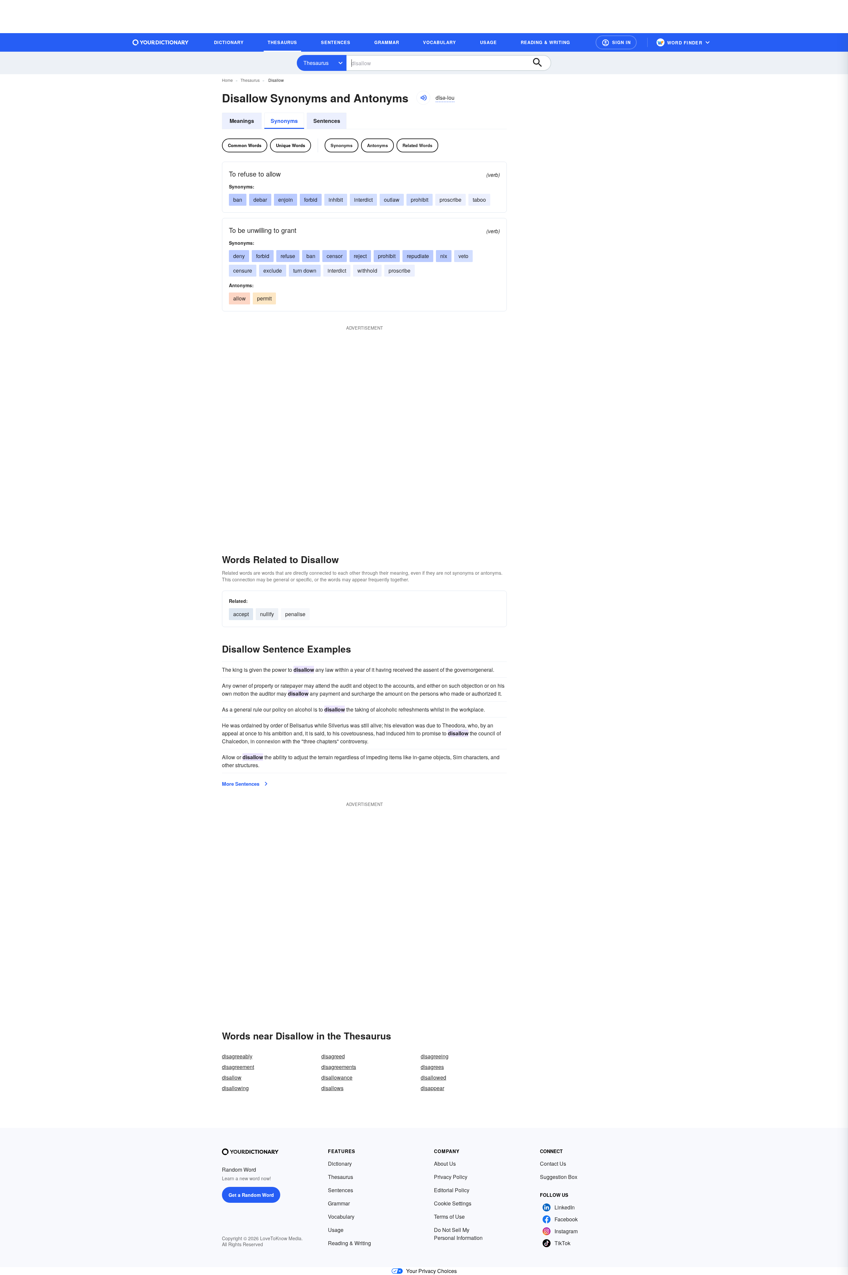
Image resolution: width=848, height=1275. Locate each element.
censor (335, 256)
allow (239, 298)
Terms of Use (449, 1216)
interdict (363, 199)
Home (227, 80)
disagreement (238, 1067)
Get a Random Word (251, 1195)
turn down (304, 270)
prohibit (419, 199)
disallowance (336, 1077)
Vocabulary (341, 1216)
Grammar (339, 1203)
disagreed (333, 1056)
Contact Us (553, 1163)
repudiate (418, 256)
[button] (616, 42)
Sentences (326, 121)
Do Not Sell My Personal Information (458, 1234)
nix (443, 256)
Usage (336, 1230)
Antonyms (377, 145)
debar (260, 199)
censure (242, 270)
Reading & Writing (349, 1243)
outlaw (391, 199)
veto (463, 256)
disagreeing (435, 1056)
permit (264, 298)
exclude (272, 270)
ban (237, 199)
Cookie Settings (452, 1203)
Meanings (242, 121)
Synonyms (284, 121)
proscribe (450, 199)
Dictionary (340, 1163)
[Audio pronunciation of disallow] (423, 98)
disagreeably (237, 1056)
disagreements (338, 1067)
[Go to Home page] (160, 42)
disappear (432, 1088)
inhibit (336, 199)
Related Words (417, 145)
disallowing (235, 1088)
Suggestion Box (558, 1177)
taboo (479, 199)
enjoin (285, 199)
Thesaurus (316, 63)
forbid (310, 199)
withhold (367, 270)
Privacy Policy (450, 1177)
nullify (267, 614)
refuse (288, 256)
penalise (295, 614)
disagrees (432, 1067)
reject (360, 256)
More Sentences (240, 783)
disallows (332, 1088)
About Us (445, 1163)
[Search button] (541, 63)
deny (239, 256)
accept (241, 614)
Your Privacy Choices (431, 1271)
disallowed (433, 1077)
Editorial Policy (451, 1190)
